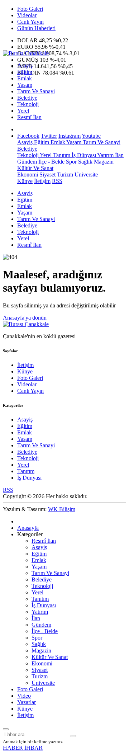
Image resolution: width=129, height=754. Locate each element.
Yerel (23, 111)
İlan (119, 155)
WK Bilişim (61, 509)
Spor (70, 162)
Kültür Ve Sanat (35, 168)
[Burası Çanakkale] (26, 53)
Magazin (103, 162)
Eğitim (24, 72)
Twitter (49, 136)
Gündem (27, 162)
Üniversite (85, 174)
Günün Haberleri (36, 28)
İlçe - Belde (50, 162)
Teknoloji (28, 104)
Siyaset (47, 174)
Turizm (64, 174)
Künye (25, 181)
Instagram (69, 136)
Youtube (91, 136)
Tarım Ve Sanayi (36, 91)
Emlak (24, 78)
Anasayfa (28, 528)
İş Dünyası (83, 155)
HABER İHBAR (23, 748)
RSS (57, 181)
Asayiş (25, 65)
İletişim (42, 181)
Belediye (27, 98)
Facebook (28, 136)
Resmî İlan (29, 117)
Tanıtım (61, 155)
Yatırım (105, 155)
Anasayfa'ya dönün (25, 318)
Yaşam (24, 85)
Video (24, 696)
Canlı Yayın (30, 22)
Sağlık (84, 162)
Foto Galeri (30, 9)
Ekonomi (27, 174)
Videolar (27, 15)
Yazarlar (26, 702)
